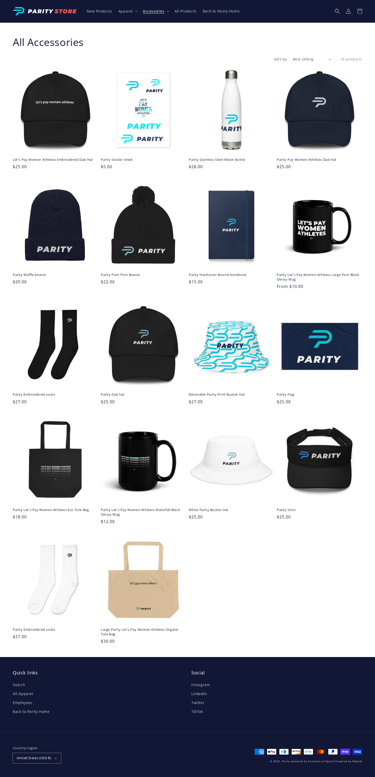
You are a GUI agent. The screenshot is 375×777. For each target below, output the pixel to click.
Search (19, 684)
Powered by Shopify (348, 761)
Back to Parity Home (31, 711)
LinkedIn (199, 693)
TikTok (197, 711)
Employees (22, 702)
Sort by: (281, 59)
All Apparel (23, 693)
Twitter (197, 702)
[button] (337, 11)
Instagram (200, 684)
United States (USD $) (34, 758)
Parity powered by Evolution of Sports (308, 761)
